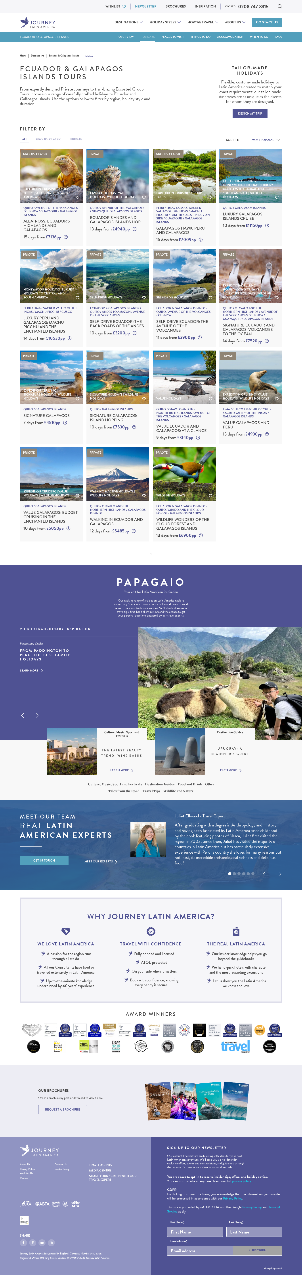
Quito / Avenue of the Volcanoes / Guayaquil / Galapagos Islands (117, 209)
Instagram (51, 1242)
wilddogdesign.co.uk (273, 1268)
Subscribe (257, 1250)
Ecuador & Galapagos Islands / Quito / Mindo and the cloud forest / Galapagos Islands (181, 510)
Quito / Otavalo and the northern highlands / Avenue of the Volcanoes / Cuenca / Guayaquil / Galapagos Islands (250, 314)
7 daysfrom (41, 422)
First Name (177, 1222)
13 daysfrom (110, 229)
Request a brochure (62, 1109)
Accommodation (230, 37)
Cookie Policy (62, 1169)
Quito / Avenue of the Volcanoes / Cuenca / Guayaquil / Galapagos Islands (50, 211)
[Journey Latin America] (37, 22)
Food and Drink (190, 784)
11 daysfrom (175, 337)
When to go (259, 37)
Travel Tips (151, 791)
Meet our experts (98, 861)
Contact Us (267, 22)
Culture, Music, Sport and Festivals (115, 784)
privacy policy (241, 1181)
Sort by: (232, 140)
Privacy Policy (27, 1169)
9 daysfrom (174, 437)
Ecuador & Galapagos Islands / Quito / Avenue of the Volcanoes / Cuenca (183, 312)
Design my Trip (250, 113)
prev (22, 715)
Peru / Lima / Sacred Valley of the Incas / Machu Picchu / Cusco (50, 310)
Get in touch (44, 860)
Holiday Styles (163, 22)
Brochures (176, 6)
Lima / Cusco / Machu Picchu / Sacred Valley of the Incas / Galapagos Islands (247, 413)
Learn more (29, 671)
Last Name (236, 1222)
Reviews (24, 1178)
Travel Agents (100, 1165)
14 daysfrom (44, 338)
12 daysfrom (109, 531)
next (37, 715)
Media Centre (100, 1170)
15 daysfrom (42, 237)
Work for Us (26, 1173)
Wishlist (112, 6)
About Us (233, 22)
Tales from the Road (124, 791)
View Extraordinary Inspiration (55, 629)
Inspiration (205, 6)
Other (209, 784)
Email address (178, 1241)
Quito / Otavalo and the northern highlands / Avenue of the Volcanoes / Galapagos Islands (183, 415)
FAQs (278, 37)
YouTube (42, 1242)
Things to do (200, 37)
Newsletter (146, 6)
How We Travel (200, 22)
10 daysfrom (242, 225)
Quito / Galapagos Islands (244, 208)
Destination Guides (160, 784)
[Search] (280, 6)
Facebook (23, 1242)
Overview (126, 37)
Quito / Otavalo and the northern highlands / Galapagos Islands (118, 510)
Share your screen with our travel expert (112, 1178)
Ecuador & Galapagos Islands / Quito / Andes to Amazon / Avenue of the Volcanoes (117, 312)
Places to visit (172, 37)
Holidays (147, 37)
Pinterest (32, 1242)
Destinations (126, 22)
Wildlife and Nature (178, 791)
